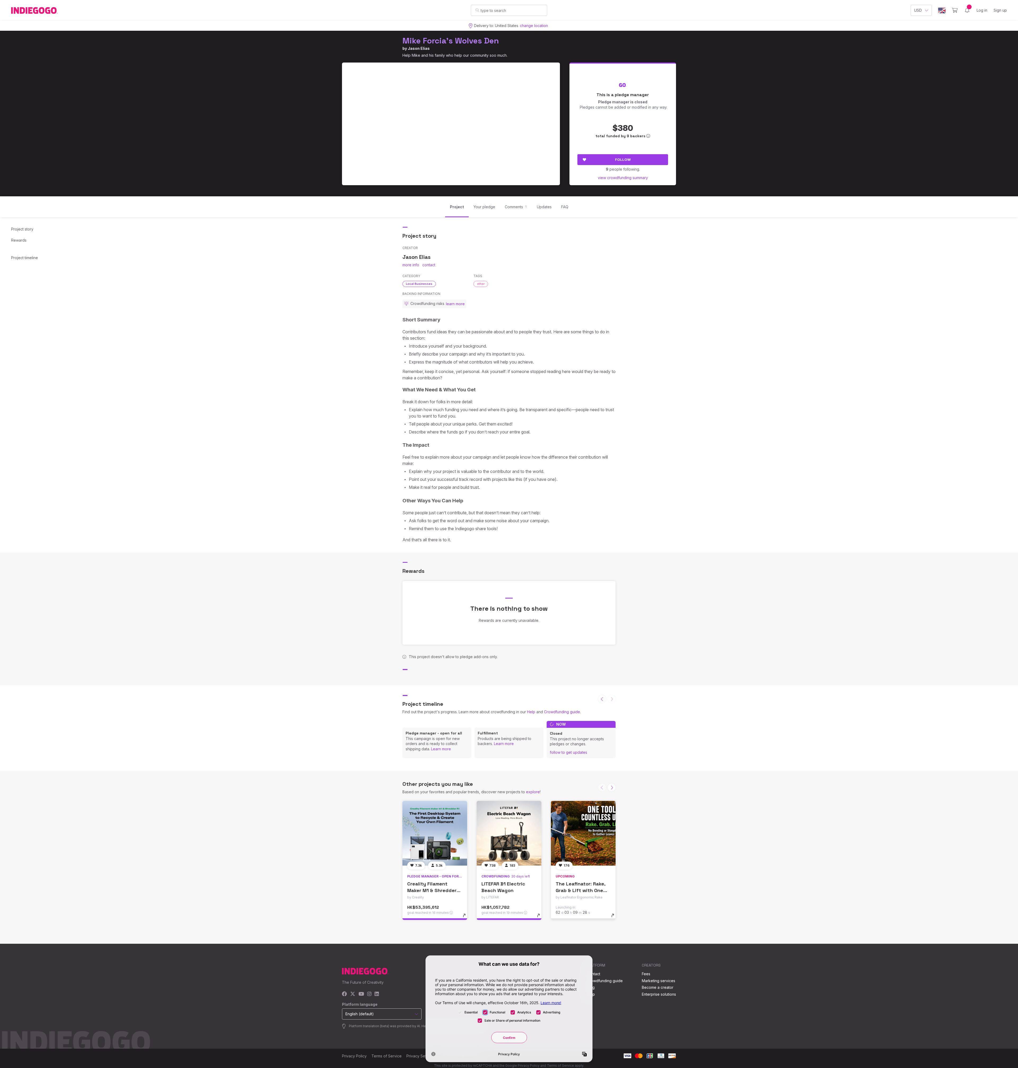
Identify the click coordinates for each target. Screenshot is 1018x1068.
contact (428, 265)
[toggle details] (466, 918)
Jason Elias (419, 48)
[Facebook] (344, 994)
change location (534, 25)
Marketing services (658, 980)
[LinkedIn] (377, 994)
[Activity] (967, 10)
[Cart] (955, 10)
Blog (591, 987)
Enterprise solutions (659, 994)
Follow (623, 159)
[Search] (477, 10)
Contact (593, 974)
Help (531, 712)
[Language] (942, 10)
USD (918, 10)
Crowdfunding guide (562, 712)
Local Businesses (419, 284)
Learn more (441, 749)
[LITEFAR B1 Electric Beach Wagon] (509, 833)
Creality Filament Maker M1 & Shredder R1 (432, 890)
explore (533, 792)
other (481, 284)
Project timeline (24, 257)
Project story (22, 229)
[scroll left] (602, 699)
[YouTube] (361, 994)
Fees (646, 974)
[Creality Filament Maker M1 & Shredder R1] (434, 833)
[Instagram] (369, 994)
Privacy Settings (420, 1056)
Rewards (19, 240)
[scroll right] (612, 787)
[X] (352, 994)
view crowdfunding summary (623, 177)
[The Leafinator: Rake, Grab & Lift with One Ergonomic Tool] (583, 833)
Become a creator (657, 987)
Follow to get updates (568, 752)
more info (410, 265)
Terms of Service (386, 1056)
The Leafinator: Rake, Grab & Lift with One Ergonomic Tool (580, 890)
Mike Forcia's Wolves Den (450, 41)
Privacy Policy (354, 1056)
